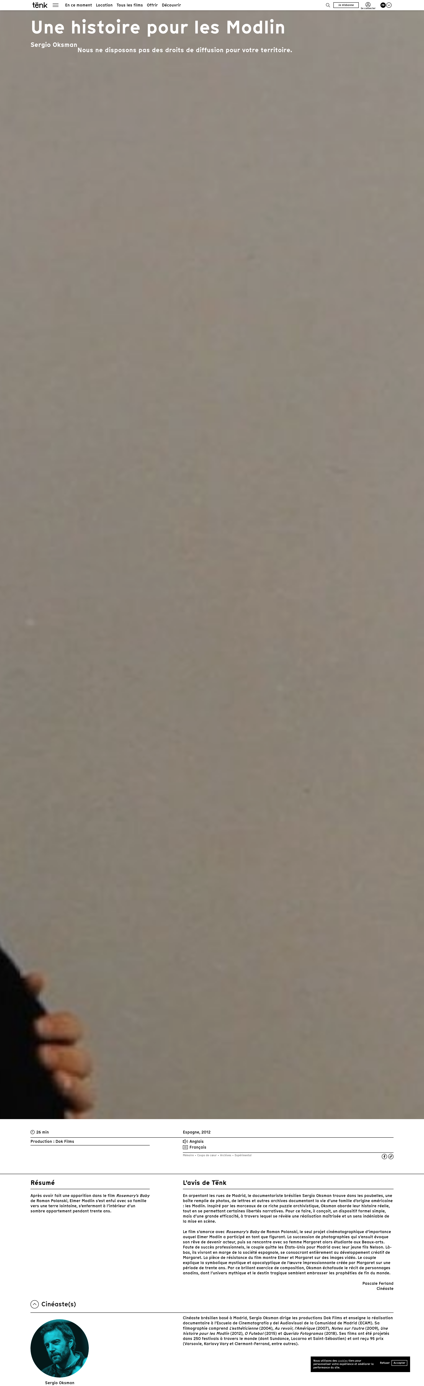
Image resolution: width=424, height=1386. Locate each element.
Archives (225, 1155)
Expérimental (243, 1155)
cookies (343, 1361)
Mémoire (189, 1155)
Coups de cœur (206, 1155)
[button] (328, 5)
